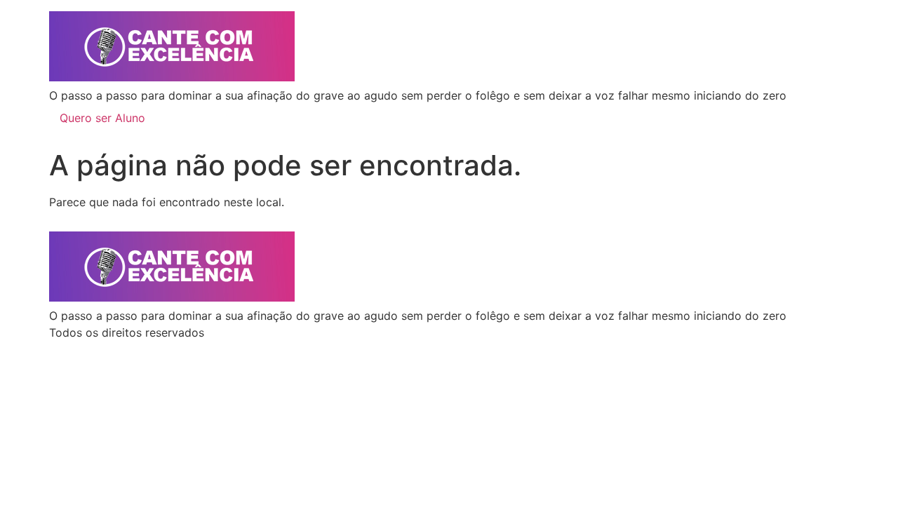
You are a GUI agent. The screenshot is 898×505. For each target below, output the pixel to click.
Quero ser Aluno (102, 118)
